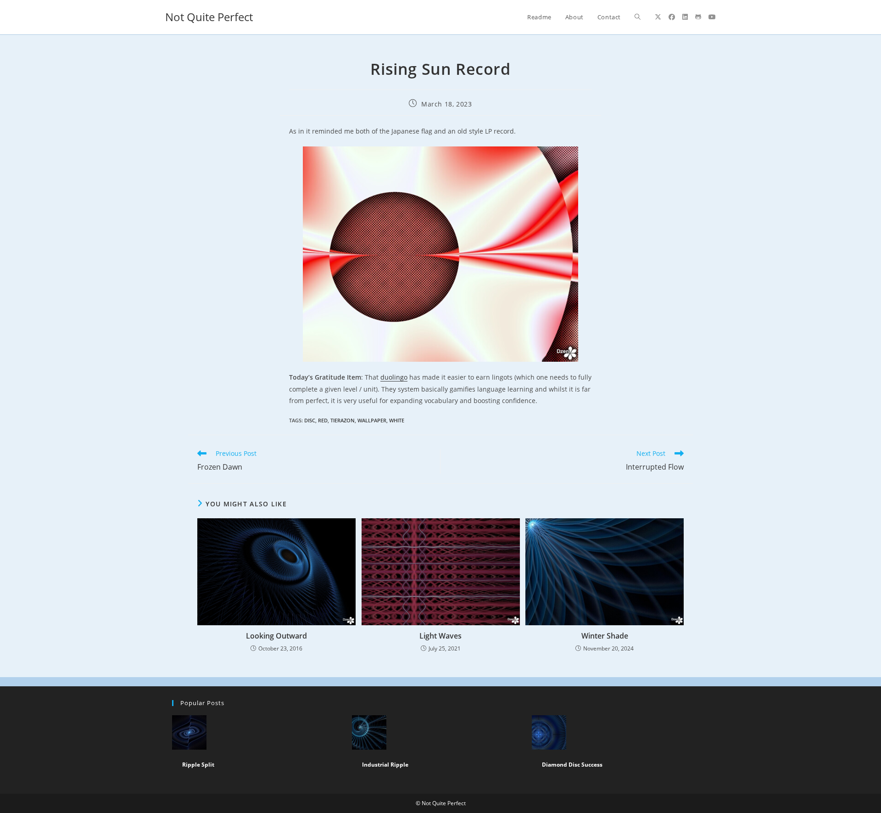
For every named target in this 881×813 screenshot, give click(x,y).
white (396, 420)
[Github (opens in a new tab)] (698, 17)
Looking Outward (276, 636)
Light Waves (440, 636)
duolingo (393, 377)
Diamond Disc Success (572, 764)
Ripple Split (198, 764)
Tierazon (342, 420)
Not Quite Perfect (209, 16)
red (323, 420)
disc (309, 420)
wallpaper (371, 420)
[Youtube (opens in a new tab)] (712, 17)
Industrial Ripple (385, 764)
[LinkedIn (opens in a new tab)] (685, 17)
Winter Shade (604, 636)
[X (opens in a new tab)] (658, 17)
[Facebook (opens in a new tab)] (672, 17)
